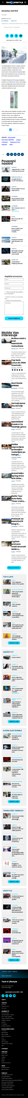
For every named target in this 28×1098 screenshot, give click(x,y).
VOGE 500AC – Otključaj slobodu (17, 262)
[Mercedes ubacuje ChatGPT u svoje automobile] (6, 251)
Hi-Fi (3, 1038)
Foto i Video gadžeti (7, 1016)
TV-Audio (4, 1030)
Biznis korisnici (5, 1069)
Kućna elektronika (17, 734)
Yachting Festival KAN (7, 1087)
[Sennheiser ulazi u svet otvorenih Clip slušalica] (7, 666)
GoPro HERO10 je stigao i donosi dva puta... (17, 679)
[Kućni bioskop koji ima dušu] (7, 759)
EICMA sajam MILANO (17, 589)
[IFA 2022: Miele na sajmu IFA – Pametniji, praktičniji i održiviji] (7, 794)
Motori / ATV (5, 1055)
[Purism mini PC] (7, 657)
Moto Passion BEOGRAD (7, 1082)
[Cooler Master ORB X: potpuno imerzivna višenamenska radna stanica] (7, 769)
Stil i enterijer (5, 1042)
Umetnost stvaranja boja (16, 932)
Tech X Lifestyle (9, 981)
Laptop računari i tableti (8, 1018)
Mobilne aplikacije (17, 177)
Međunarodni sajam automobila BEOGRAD (12, 1080)
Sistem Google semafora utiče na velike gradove (17, 828)
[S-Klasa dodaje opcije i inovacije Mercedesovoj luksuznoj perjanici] (7, 906)
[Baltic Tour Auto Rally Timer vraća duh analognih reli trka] (7, 498)
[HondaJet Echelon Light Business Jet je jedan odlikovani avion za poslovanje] (6, 240)
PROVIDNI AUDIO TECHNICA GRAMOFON (16, 737)
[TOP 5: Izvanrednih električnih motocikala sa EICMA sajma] (7, 591)
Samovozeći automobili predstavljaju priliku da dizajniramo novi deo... (18, 852)
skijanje (4, 144)
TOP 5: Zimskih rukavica (16, 605)
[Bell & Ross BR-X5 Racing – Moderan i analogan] (6, 219)
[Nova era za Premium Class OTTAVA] (7, 783)
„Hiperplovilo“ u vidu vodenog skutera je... (18, 170)
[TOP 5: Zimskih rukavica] (7, 604)
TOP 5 (13, 623)
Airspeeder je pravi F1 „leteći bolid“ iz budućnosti (17, 942)
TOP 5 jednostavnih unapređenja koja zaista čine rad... (17, 626)
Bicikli (13, 429)
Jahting (3, 1057)
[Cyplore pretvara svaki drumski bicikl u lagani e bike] (7, 543)
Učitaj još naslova (13, 568)
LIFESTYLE (7, 891)
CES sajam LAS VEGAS (7, 1074)
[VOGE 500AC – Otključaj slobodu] (6, 262)
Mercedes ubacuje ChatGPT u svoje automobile (17, 252)
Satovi (13, 216)
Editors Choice (5, 1006)
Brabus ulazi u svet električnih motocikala (18, 342)
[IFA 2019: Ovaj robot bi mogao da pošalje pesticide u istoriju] (7, 874)
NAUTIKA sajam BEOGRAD (8, 1085)
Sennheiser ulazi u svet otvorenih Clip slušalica (17, 668)
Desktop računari (6, 1020)
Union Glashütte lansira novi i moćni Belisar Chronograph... (17, 954)
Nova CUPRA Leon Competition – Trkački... (17, 230)
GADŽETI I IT (8, 652)
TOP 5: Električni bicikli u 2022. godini (18, 583)
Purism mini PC (16, 657)
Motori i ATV (15, 259)
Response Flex (15, 142)
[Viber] (22, 154)
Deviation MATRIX (8, 140)
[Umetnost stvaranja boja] (7, 930)
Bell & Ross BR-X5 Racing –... (17, 219)
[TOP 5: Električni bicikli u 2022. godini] (7, 582)
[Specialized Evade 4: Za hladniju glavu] (7, 424)
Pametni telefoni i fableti (17, 699)
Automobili (5, 20)
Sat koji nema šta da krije (18, 404)
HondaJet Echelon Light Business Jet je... (17, 241)
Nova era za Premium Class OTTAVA (16, 785)
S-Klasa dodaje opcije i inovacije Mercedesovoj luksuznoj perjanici (17, 909)
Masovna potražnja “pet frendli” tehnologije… (18, 817)
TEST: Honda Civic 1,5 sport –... (18, 209)
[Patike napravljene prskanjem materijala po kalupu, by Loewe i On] (7, 446)
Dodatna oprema (6, 1026)
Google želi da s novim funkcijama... (18, 180)
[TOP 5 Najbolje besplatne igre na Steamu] (7, 635)
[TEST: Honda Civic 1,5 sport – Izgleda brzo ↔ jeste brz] (6, 208)
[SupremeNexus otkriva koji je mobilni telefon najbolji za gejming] (7, 700)
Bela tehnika (5, 1032)
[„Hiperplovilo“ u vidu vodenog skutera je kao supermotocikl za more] (6, 169)
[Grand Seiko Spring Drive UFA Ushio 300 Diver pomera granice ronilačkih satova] (7, 475)
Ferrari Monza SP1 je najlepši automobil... (18, 199)
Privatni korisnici (5, 1067)
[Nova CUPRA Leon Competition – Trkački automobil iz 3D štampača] (6, 228)
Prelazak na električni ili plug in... (17, 521)
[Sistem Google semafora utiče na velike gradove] (7, 826)
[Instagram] (12, 36)
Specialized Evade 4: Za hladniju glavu (18, 424)
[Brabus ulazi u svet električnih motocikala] (7, 340)
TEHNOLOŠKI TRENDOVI (13, 811)
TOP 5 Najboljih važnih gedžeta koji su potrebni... (17, 615)
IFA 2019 (14, 872)
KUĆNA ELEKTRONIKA (12, 731)
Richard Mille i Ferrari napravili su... (18, 189)
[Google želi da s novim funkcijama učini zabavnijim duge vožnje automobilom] (6, 179)
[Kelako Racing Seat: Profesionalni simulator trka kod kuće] (7, 746)
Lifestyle (14, 20)
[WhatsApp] (15, 154)
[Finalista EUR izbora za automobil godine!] (7, 895)
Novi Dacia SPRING (16, 384)
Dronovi (4, 1022)
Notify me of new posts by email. (13, 300)
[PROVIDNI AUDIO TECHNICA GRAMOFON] (7, 735)
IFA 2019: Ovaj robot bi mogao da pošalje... (18, 876)
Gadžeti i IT (15, 602)
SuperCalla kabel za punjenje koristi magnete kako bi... (17, 716)
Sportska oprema (16, 457)
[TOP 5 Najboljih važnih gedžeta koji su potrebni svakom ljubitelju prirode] (7, 613)
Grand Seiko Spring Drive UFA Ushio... (17, 476)
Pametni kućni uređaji (7, 1043)
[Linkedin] (18, 154)
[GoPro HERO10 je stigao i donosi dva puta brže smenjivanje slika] (7, 677)
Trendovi (14, 634)
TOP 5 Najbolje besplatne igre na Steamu (17, 637)
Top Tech (13, 368)
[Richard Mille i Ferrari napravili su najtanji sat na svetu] (6, 189)
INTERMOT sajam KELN (7, 1084)
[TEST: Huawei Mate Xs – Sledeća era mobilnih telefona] (7, 688)
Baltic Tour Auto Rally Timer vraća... (18, 499)
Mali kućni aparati (6, 1036)
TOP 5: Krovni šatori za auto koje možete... (18, 921)
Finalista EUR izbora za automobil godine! (17, 897)
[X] (16, 36)
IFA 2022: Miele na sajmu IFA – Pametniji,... (17, 796)
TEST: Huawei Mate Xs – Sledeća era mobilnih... (17, 690)
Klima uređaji (5, 1034)
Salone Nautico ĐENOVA (8, 1089)
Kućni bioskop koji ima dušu (17, 760)
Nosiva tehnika (5, 1013)
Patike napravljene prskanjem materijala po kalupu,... (18, 449)
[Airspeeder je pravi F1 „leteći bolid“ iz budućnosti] (7, 940)
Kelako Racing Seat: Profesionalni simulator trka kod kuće (18, 749)
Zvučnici (4, 1040)
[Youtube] (21, 36)
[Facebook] (7, 36)
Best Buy (4, 1004)
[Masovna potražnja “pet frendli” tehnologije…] (7, 815)
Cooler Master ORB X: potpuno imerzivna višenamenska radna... (17, 772)
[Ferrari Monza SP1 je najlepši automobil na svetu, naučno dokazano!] (6, 198)
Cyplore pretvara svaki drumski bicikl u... (18, 545)
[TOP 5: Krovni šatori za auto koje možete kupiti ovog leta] (7, 919)
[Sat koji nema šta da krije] (7, 405)
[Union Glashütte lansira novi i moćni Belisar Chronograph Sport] (7, 951)
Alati (3, 1045)
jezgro (18, 140)
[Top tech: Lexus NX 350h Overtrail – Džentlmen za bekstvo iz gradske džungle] (7, 362)
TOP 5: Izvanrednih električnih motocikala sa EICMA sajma (17, 594)
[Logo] (14, 2)
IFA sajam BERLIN (6, 1076)
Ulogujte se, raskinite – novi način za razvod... (17, 865)
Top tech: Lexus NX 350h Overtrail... (18, 363)
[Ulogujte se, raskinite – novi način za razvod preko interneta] (7, 863)
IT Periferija (4, 1024)
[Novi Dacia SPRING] (7, 385)
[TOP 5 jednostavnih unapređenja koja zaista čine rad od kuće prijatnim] (7, 624)
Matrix (17, 70)
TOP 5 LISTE (8, 577)
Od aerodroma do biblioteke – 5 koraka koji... (17, 839)
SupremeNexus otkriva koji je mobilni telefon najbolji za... (16, 704)
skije (11, 144)
